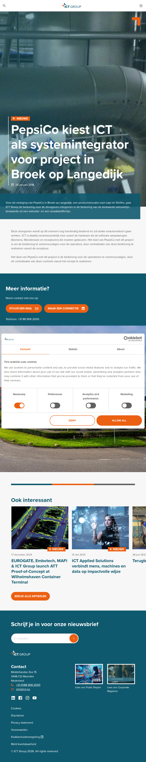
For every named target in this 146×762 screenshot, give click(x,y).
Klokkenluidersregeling (25, 737)
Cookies (16, 708)
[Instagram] (27, 698)
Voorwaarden (19, 730)
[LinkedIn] (13, 698)
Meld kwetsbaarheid (23, 744)
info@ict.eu (23, 689)
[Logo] (71, 6)
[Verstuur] (73, 638)
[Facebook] (20, 698)
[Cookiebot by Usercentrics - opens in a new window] (126, 339)
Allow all (119, 420)
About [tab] (121, 349)
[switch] (55, 405)
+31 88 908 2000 (28, 319)
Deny (72, 420)
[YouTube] (34, 698)
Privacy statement (22, 723)
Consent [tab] (25, 349)
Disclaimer (17, 715)
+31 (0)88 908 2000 (28, 685)
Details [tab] (73, 349)
